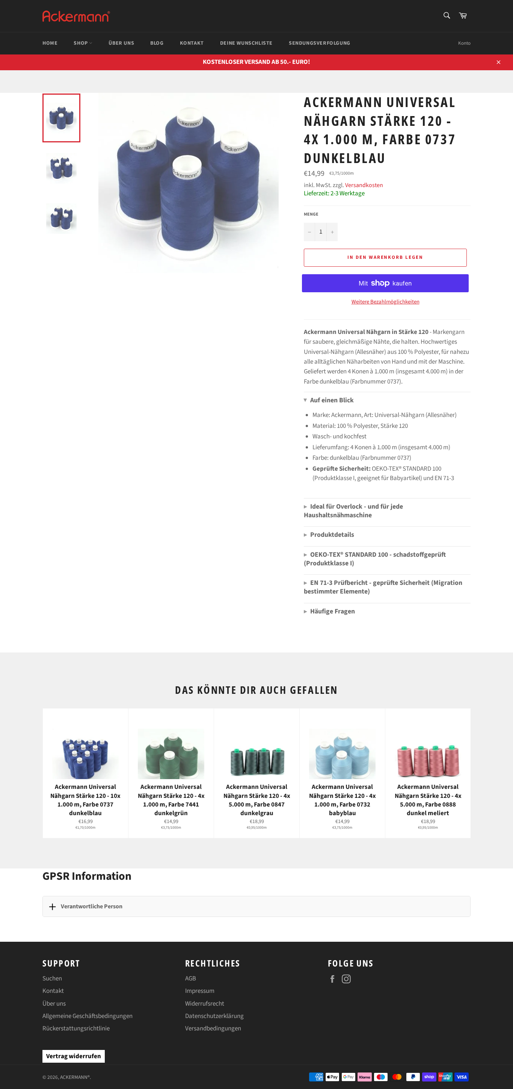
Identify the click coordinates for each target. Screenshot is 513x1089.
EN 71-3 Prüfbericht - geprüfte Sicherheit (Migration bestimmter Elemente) (383, 587)
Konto (464, 43)
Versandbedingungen (213, 1028)
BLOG (156, 43)
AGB (190, 978)
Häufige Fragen (329, 611)
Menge (311, 214)
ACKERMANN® (75, 1077)
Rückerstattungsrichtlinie (76, 1028)
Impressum (199, 990)
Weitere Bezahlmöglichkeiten (385, 302)
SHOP (81, 43)
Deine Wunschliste (246, 43)
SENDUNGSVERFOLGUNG (319, 43)
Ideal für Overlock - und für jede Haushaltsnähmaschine (353, 511)
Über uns (54, 1003)
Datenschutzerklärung (214, 1016)
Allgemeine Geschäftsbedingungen (87, 1016)
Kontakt (53, 990)
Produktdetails (329, 534)
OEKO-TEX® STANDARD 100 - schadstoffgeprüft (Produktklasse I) (375, 559)
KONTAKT (192, 43)
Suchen (52, 978)
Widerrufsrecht (204, 1003)
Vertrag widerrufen (73, 1056)
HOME (49, 43)
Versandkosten (364, 185)
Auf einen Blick (329, 400)
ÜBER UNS (121, 43)
